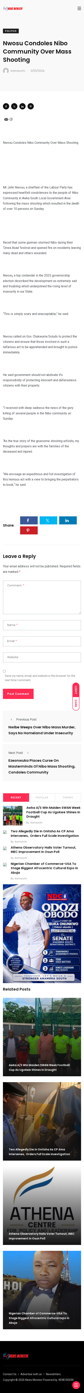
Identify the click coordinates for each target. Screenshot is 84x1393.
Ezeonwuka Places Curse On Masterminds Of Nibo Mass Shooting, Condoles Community (41, 766)
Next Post (15, 753)
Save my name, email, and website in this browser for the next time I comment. (40, 678)
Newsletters (53, 1374)
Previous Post (26, 719)
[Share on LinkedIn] (22, 106)
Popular (42, 797)
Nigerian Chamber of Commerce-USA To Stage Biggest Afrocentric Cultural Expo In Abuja (44, 868)
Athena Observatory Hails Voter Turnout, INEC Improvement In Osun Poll (43, 849)
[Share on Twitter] (14, 106)
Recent (16, 797)
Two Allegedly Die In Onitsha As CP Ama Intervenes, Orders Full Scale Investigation (45, 833)
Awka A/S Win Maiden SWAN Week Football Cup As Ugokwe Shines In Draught (53, 812)
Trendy (68, 797)
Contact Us (9, 1374)
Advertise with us (31, 1374)
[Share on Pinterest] (31, 106)
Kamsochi (36, 822)
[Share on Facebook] (6, 106)
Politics (11, 31)
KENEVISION (66, 1379)
